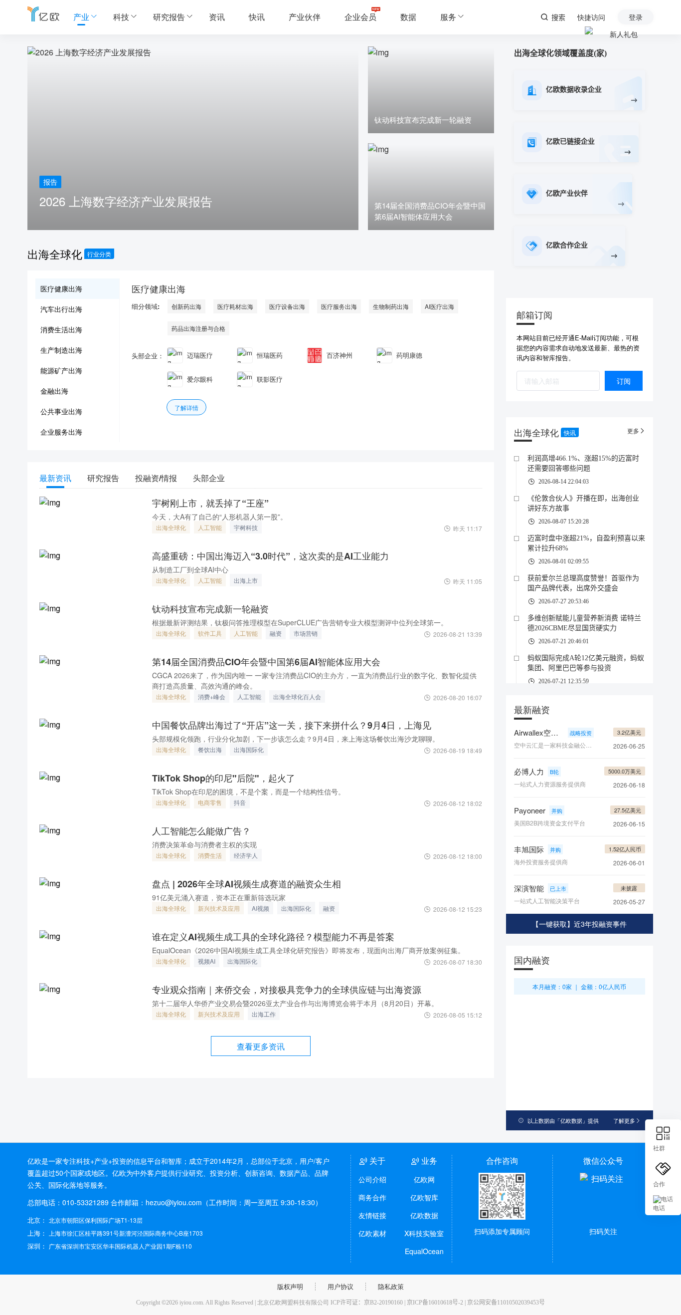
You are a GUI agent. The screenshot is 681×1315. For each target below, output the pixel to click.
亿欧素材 (372, 1233)
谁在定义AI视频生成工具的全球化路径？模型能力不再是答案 (273, 936)
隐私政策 (391, 1286)
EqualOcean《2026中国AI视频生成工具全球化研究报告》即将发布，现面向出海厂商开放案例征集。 (308, 950)
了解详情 (186, 407)
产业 (81, 16)
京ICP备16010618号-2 (435, 1302)
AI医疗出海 (439, 306)
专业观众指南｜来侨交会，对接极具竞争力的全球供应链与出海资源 (286, 989)
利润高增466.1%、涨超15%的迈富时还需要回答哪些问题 (583, 463)
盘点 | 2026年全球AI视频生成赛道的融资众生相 (246, 883)
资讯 (217, 16)
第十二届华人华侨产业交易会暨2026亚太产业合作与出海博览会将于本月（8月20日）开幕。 (295, 1003)
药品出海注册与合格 (198, 328)
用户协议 (340, 1286)
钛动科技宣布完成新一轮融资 (210, 608)
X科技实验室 (424, 1233)
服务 (448, 16)
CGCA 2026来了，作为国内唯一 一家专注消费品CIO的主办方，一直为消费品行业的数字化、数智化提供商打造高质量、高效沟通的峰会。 (314, 680)
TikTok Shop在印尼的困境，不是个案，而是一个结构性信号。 (248, 791)
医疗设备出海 (287, 306)
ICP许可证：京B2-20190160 (367, 1302)
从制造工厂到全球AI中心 (190, 569)
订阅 (624, 381)
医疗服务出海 (339, 306)
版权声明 (290, 1286)
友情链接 (372, 1215)
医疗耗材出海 (235, 306)
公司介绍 (372, 1179)
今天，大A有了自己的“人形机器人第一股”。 (219, 517)
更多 (636, 430)
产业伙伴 (305, 16)
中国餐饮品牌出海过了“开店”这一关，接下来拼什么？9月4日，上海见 (291, 725)
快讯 (257, 16)
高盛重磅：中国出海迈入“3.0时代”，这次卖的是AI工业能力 (270, 555)
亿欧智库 (424, 1197)
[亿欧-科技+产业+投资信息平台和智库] (43, 13)
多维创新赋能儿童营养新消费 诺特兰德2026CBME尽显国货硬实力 (584, 623)
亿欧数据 (424, 1215)
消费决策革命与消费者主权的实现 (204, 844)
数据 (408, 16)
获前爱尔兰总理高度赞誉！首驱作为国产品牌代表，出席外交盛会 (583, 583)
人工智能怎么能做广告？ (201, 830)
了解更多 (627, 1120)
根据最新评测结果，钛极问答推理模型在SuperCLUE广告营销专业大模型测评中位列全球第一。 (300, 622)
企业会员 (360, 16)
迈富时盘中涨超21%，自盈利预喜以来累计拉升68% (586, 543)
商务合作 (372, 1197)
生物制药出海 (391, 306)
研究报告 (169, 16)
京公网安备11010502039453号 (506, 1302)
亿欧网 (424, 1179)
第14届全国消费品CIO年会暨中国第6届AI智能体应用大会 (266, 661)
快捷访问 (591, 17)
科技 (121, 16)
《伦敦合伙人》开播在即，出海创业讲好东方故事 (583, 503)
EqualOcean (424, 1251)
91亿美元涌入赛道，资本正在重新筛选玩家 (219, 897)
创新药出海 (186, 306)
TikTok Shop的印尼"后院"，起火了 (223, 778)
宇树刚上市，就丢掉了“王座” (210, 503)
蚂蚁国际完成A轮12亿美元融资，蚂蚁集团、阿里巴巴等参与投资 (585, 663)
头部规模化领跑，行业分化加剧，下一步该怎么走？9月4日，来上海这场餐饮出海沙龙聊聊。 (295, 739)
